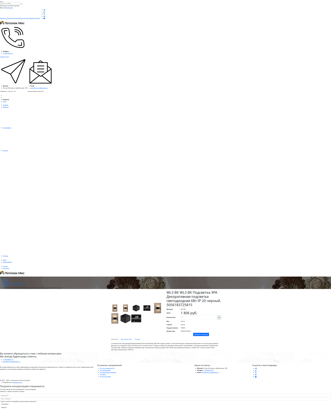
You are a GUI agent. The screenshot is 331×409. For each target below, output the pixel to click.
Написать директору (7, 18)
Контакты (6, 268)
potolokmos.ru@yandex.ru (39, 88)
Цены (4, 260)
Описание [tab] (114, 339)
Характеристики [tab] (126, 339)
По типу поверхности (107, 368)
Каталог (5, 150)
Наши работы (7, 262)
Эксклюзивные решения (108, 372)
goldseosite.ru (17, 382)
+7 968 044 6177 (8, 53)
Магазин (6, 107)
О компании (7, 128)
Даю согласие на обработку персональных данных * (19, 401)
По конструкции (105, 376)
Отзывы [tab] (137, 339)
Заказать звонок (34, 18)
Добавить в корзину (201, 334)
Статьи (5, 266)
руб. (5, 102)
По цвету (103, 374)
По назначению (105, 370)
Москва (10, 8)
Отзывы (5, 256)
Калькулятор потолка (21, 18)
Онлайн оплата (4, 57)
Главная (5, 105)
